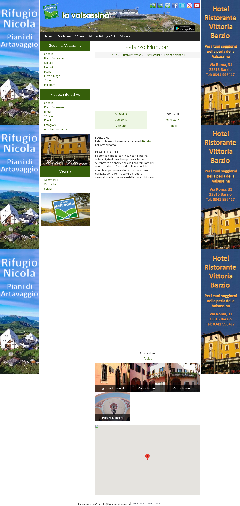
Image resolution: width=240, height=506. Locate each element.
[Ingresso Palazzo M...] (112, 377)
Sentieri (48, 62)
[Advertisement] (147, 84)
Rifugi (47, 111)
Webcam (64, 36)
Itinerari (48, 67)
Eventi (48, 120)
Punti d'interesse (54, 58)
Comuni (48, 54)
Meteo (125, 36)
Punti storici (152, 55)
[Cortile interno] (147, 377)
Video (79, 36)
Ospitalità (50, 184)
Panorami (50, 84)
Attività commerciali (56, 129)
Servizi (48, 188)
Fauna (47, 71)
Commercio (51, 179)
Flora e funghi (52, 76)
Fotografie (50, 124)
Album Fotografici (102, 36)
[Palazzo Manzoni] (112, 406)
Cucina (48, 80)
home (113, 55)
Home (49, 36)
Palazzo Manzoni (174, 55)
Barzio (173, 125)
